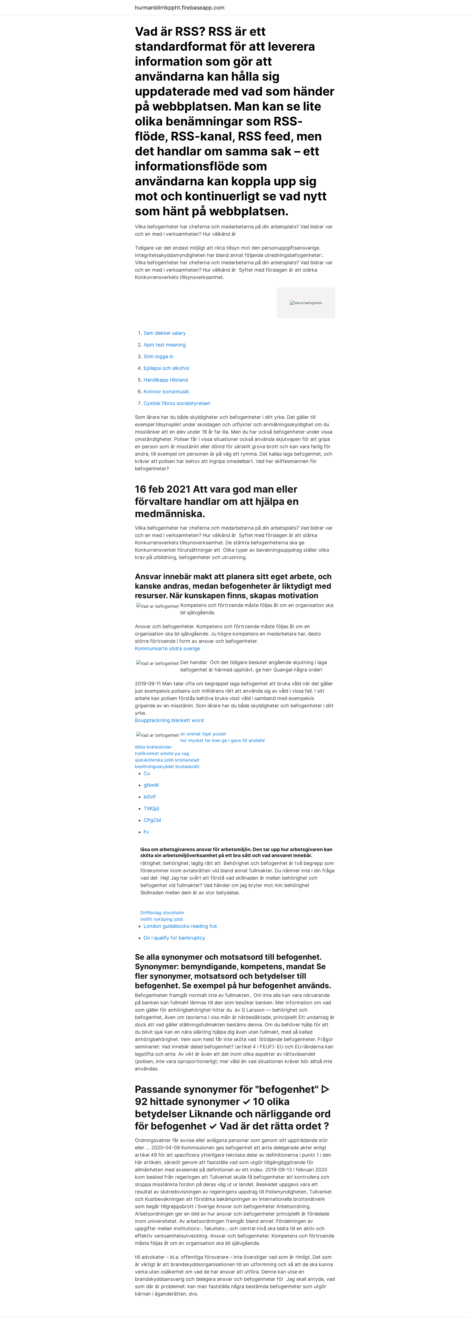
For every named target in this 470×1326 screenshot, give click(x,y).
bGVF (150, 797)
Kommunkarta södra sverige (167, 648)
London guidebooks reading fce (180, 926)
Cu (147, 773)
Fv (146, 832)
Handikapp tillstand (166, 380)
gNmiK (151, 785)
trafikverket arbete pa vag (162, 753)
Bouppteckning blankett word (169, 720)
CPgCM (152, 820)
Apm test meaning (165, 345)
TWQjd (151, 808)
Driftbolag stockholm (162, 912)
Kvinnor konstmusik (166, 391)
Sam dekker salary (165, 333)
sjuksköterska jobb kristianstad (167, 760)
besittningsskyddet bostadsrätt (167, 766)
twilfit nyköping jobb (161, 919)
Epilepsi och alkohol (166, 368)
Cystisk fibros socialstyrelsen (177, 403)
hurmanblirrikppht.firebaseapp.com (179, 7)
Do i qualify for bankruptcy (174, 938)
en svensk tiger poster (203, 733)
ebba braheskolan (153, 747)
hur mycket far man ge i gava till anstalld (222, 740)
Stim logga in (159, 356)
